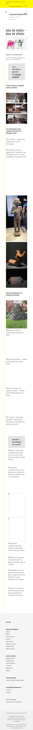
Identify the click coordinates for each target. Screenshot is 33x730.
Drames (8, 639)
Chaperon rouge (10, 644)
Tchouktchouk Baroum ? (16, 6)
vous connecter (17, 57)
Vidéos (8, 670)
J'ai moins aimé (10, 663)
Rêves (8, 634)
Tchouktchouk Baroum (13, 687)
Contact (8, 692)
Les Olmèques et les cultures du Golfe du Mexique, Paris (13, 131)
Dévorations (9, 641)
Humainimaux (10, 636)
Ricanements (10, 646)
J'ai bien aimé (10, 661)
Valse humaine (10, 649)
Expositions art (10, 658)
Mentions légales (11, 699)
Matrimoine (9, 668)
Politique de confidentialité (14, 702)
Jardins (8, 632)
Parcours (8, 690)
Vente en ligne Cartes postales (15, 680)
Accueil (8, 1)
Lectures (8, 666)
